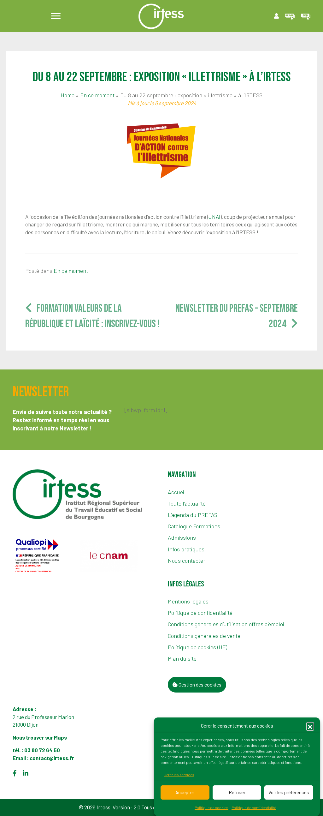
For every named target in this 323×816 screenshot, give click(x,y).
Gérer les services (179, 774)
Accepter (184, 792)
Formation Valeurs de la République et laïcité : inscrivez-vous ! (92, 316)
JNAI (214, 216)
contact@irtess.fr (52, 758)
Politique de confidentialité (254, 807)
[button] (310, 726)
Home (67, 95)
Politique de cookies (211, 807)
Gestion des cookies (199, 684)
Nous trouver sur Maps (40, 737)
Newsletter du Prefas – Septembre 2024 (236, 316)
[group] (44, 556)
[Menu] (56, 16)
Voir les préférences (288, 792)
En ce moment (97, 95)
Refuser (237, 792)
